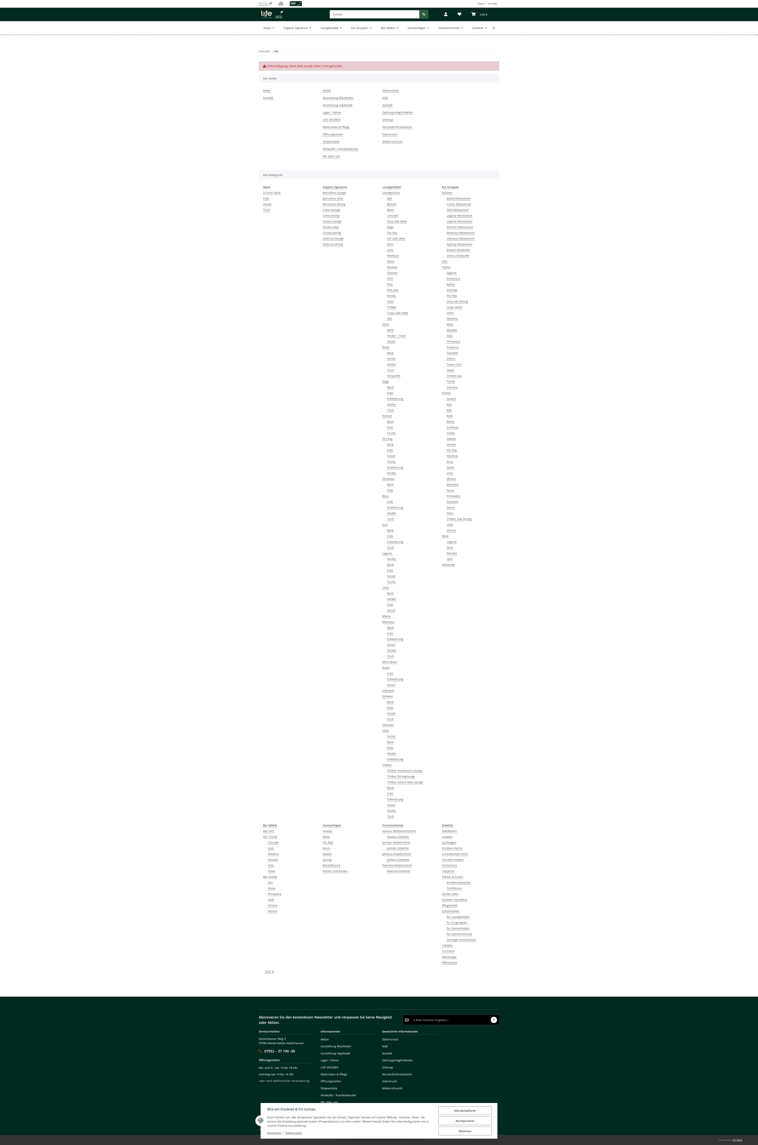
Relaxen (447, 193)
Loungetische (391, 193)
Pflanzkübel (449, 962)
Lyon (271, 848)
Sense (451, 507)
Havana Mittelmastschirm (399, 831)
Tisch (266, 210)
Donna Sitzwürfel (458, 255)
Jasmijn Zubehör (398, 848)
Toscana (452, 387)
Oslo (390, 278)
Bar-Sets (268, 831)
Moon (391, 261)
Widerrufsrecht (392, 141)
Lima (385, 587)
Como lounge (331, 210)
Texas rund (454, 364)
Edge (390, 227)
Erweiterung (395, 399)
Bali (389, 198)
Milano (451, 479)
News (481, 3)
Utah (450, 524)
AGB (385, 98)
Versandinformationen (397, 127)
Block (390, 210)
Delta (326, 837)
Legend (451, 542)
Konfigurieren (465, 1121)
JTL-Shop (737, 1140)
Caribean (453, 427)
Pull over (393, 290)
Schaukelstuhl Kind (454, 854)
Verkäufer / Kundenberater (340, 149)
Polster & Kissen (452, 877)
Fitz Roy (392, 233)
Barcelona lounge (334, 193)
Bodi (450, 416)
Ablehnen (465, 1131)
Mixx (450, 324)
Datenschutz (293, 1133)
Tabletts (447, 945)
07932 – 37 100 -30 (279, 1051)
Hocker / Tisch (396, 336)
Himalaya (388, 479)
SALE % (269, 971)
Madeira (452, 318)
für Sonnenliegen (458, 928)
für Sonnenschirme (459, 934)
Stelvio (451, 358)
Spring (327, 859)
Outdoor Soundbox (454, 900)
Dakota (451, 439)
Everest (387, 416)
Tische (391, 433)
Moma (386, 616)
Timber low (454, 376)
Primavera (453, 341)
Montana (393, 255)
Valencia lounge (333, 238)
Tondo (451, 381)
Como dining (331, 215)
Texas (450, 370)
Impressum (274, 1133)
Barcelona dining (334, 204)
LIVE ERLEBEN (332, 120)
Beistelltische (331, 865)
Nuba (386, 667)
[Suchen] (423, 14)
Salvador (388, 725)
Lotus (450, 313)
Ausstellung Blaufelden (338, 98)
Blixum (391, 204)
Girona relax (331, 227)
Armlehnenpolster (459, 882)
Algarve (452, 273)
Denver (451, 444)
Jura (385, 524)
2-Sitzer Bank (271, 193)
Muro (326, 848)
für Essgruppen (457, 922)
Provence (453, 347)
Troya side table (397, 313)
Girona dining (332, 233)
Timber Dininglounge (401, 776)
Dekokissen (449, 831)
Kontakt (492, 3)
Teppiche (448, 871)
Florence (452, 456)
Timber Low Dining (459, 519)
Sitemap (387, 120)
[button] (446, 14)
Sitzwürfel (393, 376)
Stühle (446, 393)
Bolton (451, 284)
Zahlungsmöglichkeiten (397, 112)
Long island (454, 307)
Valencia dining (333, 244)
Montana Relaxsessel (461, 233)
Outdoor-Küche (452, 848)
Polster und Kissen (335, 871)
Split (450, 559)
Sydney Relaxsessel (459, 244)
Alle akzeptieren (465, 1110)
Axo (449, 404)
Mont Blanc (389, 662)
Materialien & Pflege (336, 127)
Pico (389, 284)
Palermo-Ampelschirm (397, 865)
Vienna (451, 530)
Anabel (451, 399)
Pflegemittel (450, 905)
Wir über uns (331, 156)
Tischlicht (448, 951)
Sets (444, 261)
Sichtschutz (449, 865)
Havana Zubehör (398, 837)
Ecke (266, 198)
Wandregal (449, 957)
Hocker (391, 364)
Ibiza (390, 244)
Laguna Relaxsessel (459, 215)
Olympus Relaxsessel (461, 238)
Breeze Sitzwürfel (458, 250)
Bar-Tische (270, 837)
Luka (390, 250)
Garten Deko (450, 894)
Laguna (387, 553)
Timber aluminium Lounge (404, 770)
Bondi (450, 421)
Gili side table (396, 238)
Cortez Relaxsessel (459, 204)
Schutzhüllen (450, 911)
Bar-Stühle (270, 877)
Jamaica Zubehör (398, 859)
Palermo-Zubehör (398, 871)
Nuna (450, 490)
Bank (390, 330)
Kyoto (450, 467)
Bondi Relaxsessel (458, 198)
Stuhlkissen (454, 888)
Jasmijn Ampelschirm (396, 842)
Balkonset (448, 564)
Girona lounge (332, 221)
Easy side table (397, 221)
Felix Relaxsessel (458, 210)
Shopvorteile (331, 141)
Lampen (447, 837)
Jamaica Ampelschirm (396, 854)
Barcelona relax (333, 198)
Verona (272, 905)
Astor (385, 324)
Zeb (389, 318)
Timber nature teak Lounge (405, 782)
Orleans (392, 273)
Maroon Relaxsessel (460, 227)
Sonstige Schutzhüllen (461, 940)
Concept (392, 215)
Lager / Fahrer (332, 112)
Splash (327, 854)
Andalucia (453, 278)
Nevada (392, 267)
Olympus (388, 690)
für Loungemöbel (458, 917)
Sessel (267, 204)
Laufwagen (449, 842)
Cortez (451, 433)
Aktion (327, 90)
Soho (390, 301)
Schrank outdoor (453, 859)
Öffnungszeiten (333, 134)
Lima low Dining (457, 301)
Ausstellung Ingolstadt (337, 105)
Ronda (391, 296)
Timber (392, 307)
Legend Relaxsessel (459, 221)
